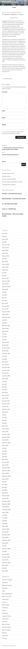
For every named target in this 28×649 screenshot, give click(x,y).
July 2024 (4, 236)
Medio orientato (6, 624)
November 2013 (6, 348)
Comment (5, 92)
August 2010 (5, 445)
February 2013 (5, 364)
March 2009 (5, 493)
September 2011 (6, 409)
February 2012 (5, 395)
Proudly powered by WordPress (9, 645)
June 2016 (4, 295)
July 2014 (4, 334)
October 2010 (5, 440)
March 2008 (5, 526)
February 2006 (5, 554)
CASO (3, 591)
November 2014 (6, 325)
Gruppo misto (5, 599)
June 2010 (4, 451)
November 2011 (6, 403)
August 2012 (5, 378)
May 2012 (4, 387)
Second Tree (5, 635)
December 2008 (6, 501)
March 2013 (5, 362)
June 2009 (4, 484)
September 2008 (6, 509)
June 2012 (4, 384)
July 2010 (4, 448)
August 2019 (5, 250)
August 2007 (5, 543)
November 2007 (6, 534)
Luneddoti (4, 621)
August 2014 (5, 331)
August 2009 (5, 479)
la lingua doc (5, 613)
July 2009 (4, 481)
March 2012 (5, 392)
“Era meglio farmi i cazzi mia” (9, 184)
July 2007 (4, 545)
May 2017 (4, 275)
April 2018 (4, 258)
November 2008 (6, 504)
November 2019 (6, 244)
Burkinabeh (5, 588)
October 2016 (5, 283)
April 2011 (4, 423)
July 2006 (4, 551)
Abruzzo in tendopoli (7, 579)
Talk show (4, 638)
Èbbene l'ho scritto (6, 596)
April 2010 (4, 456)
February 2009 (5, 495)
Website (4, 124)
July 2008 (4, 515)
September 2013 (6, 353)
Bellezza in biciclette (7, 585)
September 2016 (6, 286)
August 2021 (5, 239)
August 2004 (5, 559)
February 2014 (5, 342)
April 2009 (4, 490)
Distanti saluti (10, 2)
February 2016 (5, 306)
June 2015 (4, 320)
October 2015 (5, 314)
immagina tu (5, 607)
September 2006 (6, 548)
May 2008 (4, 520)
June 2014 (4, 336)
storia (4, 21)
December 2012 (6, 367)
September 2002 (6, 562)
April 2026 (4, 233)
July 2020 (4, 242)
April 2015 (4, 323)
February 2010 (5, 462)
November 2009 (6, 470)
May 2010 (4, 454)
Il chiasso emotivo (6, 176)
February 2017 (5, 278)
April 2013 (4, 359)
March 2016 (5, 303)
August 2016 (5, 289)
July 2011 (4, 414)
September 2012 (6, 375)
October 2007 (5, 537)
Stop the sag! (12, 209)
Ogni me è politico (6, 630)
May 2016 (4, 297)
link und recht (5, 618)
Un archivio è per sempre (8, 173)
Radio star (4, 632)
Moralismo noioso (6, 627)
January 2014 (5, 345)
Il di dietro (4, 602)
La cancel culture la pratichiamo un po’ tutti (12, 181)
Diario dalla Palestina (7, 593)
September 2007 (6, 540)
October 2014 (5, 328)
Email (4, 117)
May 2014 (4, 339)
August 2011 (5, 412)
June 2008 (4, 518)
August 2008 (5, 512)
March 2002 (5, 565)
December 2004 (6, 557)
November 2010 (6, 437)
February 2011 (5, 428)
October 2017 (5, 267)
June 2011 (4, 417)
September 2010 (6, 442)
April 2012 (4, 389)
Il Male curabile (5, 605)
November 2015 (6, 311)
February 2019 (5, 256)
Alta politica (8, 78)
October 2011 (5, 406)
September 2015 (6, 317)
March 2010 (5, 459)
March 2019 (5, 253)
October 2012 (5, 373)
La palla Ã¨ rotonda (6, 616)
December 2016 (6, 281)
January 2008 (5, 532)
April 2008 (4, 523)
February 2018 (5, 264)
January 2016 (5, 309)
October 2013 (5, 350)
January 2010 (5, 465)
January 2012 (5, 398)
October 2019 (5, 247)
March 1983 (5, 571)
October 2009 (5, 473)
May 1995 (4, 568)
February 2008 (5, 529)
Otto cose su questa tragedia (9, 179)
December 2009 (6, 467)
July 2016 (4, 292)
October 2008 (5, 506)
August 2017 (5, 270)
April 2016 (4, 300)
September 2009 (6, 476)
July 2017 (4, 272)
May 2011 (4, 420)
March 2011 (5, 426)
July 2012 (4, 381)
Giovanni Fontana (16, 12)
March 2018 (5, 261)
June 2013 (4, 356)
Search (4, 161)
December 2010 (6, 434)
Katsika (4, 610)
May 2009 (4, 487)
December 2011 (6, 401)
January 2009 (5, 498)
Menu (14, 7)
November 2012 (6, 370)
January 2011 (5, 431)
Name (4, 110)
